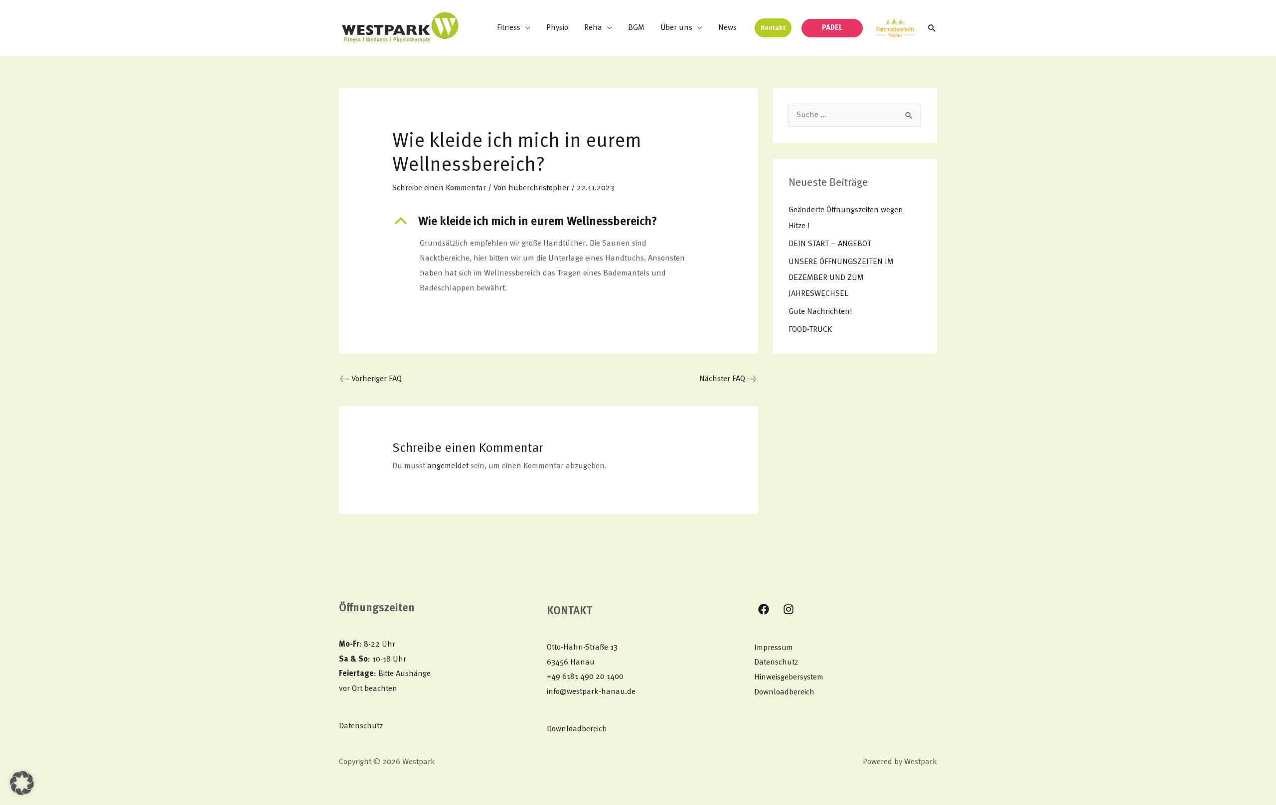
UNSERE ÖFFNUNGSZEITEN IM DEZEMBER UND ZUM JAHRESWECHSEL (841, 278)
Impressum (773, 648)
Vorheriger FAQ (371, 379)
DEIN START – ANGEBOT (830, 244)
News (727, 28)
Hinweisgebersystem (788, 677)
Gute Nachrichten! (820, 312)
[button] (773, 27)
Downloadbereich (577, 729)
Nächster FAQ (728, 379)
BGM (636, 28)
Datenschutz (361, 726)
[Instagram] (788, 609)
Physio (557, 28)
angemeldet (448, 466)
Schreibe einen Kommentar (439, 188)
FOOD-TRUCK (810, 330)
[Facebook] (763, 609)
